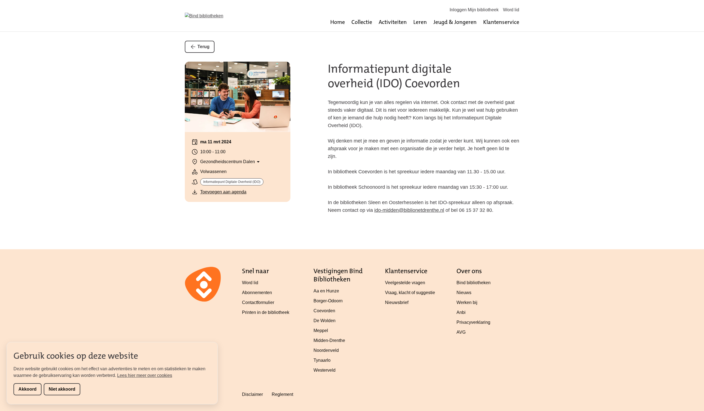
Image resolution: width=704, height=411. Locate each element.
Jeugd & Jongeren (455, 22)
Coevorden (324, 310)
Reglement (282, 394)
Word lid (511, 9)
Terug (203, 46)
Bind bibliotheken (474, 282)
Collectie (361, 22)
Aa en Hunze (326, 291)
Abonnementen (257, 292)
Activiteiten (393, 22)
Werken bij (467, 302)
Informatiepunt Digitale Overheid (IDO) (231, 182)
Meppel (321, 330)
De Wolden (325, 320)
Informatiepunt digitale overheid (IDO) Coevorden (394, 76)
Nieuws (464, 292)
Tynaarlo (322, 360)
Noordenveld (326, 350)
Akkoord (27, 389)
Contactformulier (258, 302)
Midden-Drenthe (329, 340)
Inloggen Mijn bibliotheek (474, 9)
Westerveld (325, 370)
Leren (420, 22)
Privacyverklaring (473, 322)
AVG (461, 332)
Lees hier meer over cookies (144, 375)
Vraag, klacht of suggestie (410, 292)
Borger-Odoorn (328, 300)
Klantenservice (501, 22)
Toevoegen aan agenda (223, 192)
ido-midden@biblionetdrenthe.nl (409, 210)
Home (337, 22)
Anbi (461, 312)
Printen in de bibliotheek (265, 312)
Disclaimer (252, 394)
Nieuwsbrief (396, 302)
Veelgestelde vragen (405, 282)
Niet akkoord (62, 389)
